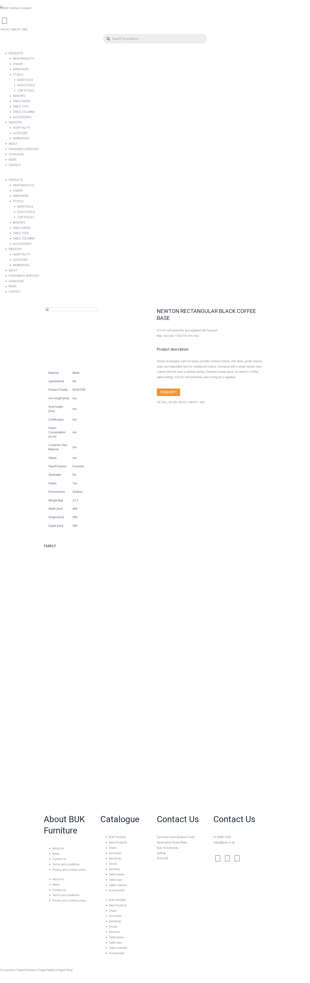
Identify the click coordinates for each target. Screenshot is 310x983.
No (74, 381)
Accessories (117, 890)
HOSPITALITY (21, 128)
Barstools (115, 858)
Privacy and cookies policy (69, 869)
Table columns (118, 885)
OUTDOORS (20, 133)
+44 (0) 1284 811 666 (13, 29)
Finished (78, 466)
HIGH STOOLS (26, 85)
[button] (155, 175)
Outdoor (77, 491)
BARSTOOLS (25, 80)
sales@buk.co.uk (224, 842)
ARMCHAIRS (21, 69)
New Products (118, 842)
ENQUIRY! (168, 392)
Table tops (115, 879)
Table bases (116, 874)
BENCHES (19, 96)
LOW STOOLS (25, 90)
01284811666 (222, 837)
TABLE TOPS (21, 106)
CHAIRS (18, 64)
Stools (113, 863)
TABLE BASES (21, 101)
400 (74, 508)
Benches (114, 869)
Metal (75, 372)
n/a (74, 398)
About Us (58, 848)
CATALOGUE (16, 154)
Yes (74, 483)
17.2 (75, 500)
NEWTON (78, 389)
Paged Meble (46, 970)
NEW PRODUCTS (23, 58)
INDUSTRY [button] (15, 122)
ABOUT (13, 143)
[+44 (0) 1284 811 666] (4, 20)
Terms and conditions (65, 864)
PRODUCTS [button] (16, 53)
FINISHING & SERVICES (24, 149)
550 (74, 525)
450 (74, 517)
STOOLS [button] (18, 74)
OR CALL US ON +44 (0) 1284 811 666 (181, 402)
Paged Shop (65, 970)
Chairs (113, 848)
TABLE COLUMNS (24, 112)
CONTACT (15, 165)
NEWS (13, 159)
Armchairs (115, 853)
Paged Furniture (26, 970)
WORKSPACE (21, 138)
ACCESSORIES (22, 117)
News (56, 853)
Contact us (59, 859)
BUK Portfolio (117, 837)
